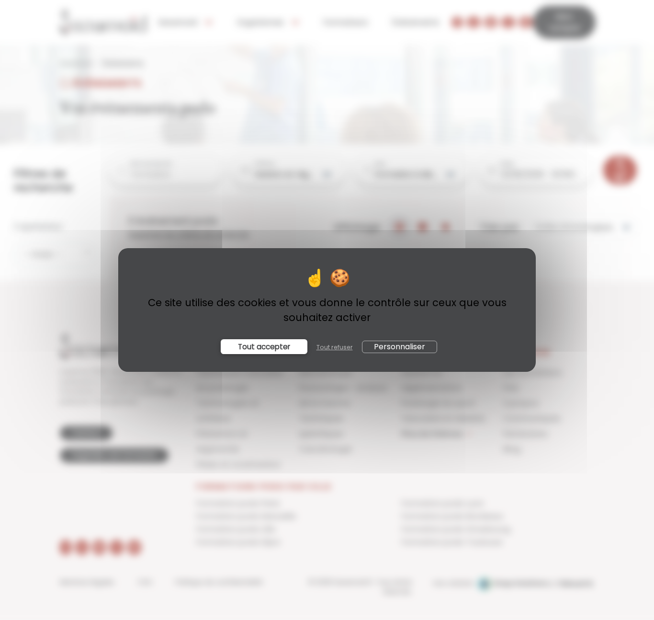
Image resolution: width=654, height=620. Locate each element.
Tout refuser (334, 347)
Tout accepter (264, 347)
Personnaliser (399, 346)
